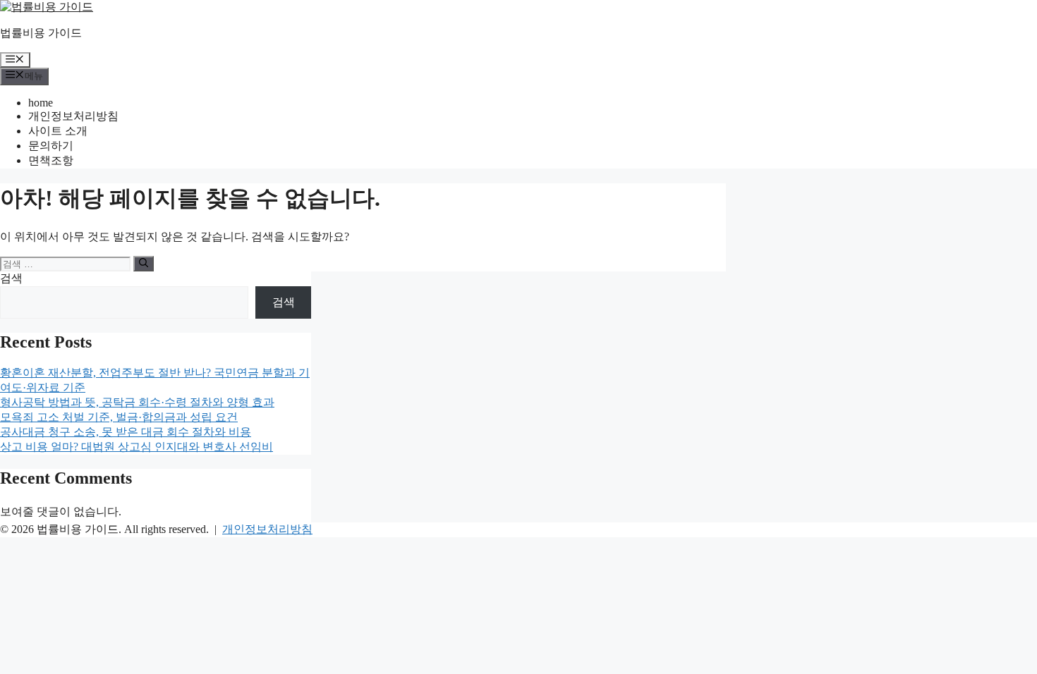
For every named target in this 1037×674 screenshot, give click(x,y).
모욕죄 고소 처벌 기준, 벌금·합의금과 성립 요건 (119, 417)
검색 (11, 278)
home (40, 103)
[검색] (143, 263)
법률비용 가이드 (41, 33)
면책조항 (50, 160)
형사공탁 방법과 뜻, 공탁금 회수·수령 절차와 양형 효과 (137, 402)
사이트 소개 (57, 131)
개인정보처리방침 (73, 116)
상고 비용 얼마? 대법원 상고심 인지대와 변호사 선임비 (136, 447)
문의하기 (50, 146)
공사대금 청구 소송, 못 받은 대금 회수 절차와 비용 (125, 432)
